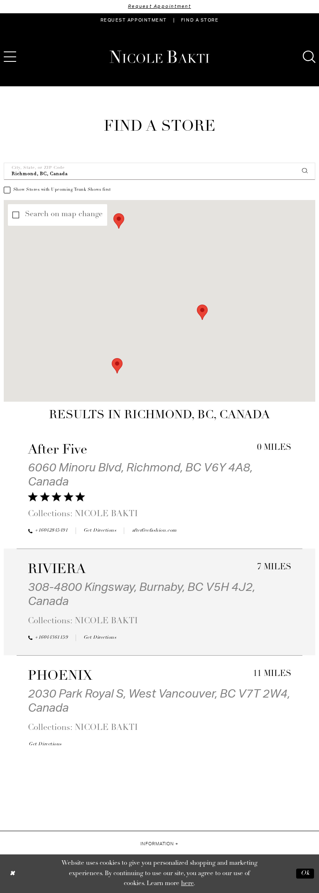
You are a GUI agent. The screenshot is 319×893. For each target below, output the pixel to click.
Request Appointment (159, 6)
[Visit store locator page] (33, 56)
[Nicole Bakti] (159, 57)
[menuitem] (133, 20)
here (187, 884)
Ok (305, 874)
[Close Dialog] (12, 873)
